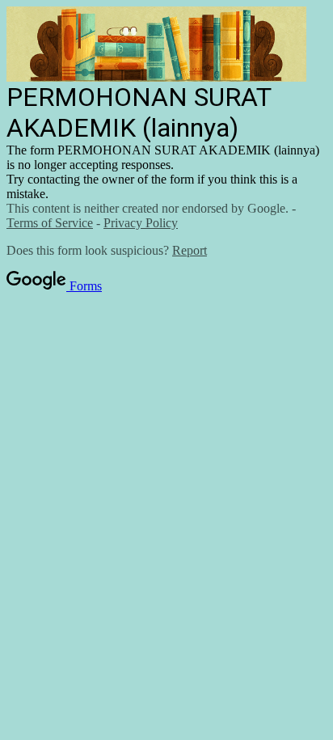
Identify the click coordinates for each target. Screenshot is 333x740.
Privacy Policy (140, 223)
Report (189, 250)
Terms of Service (49, 223)
